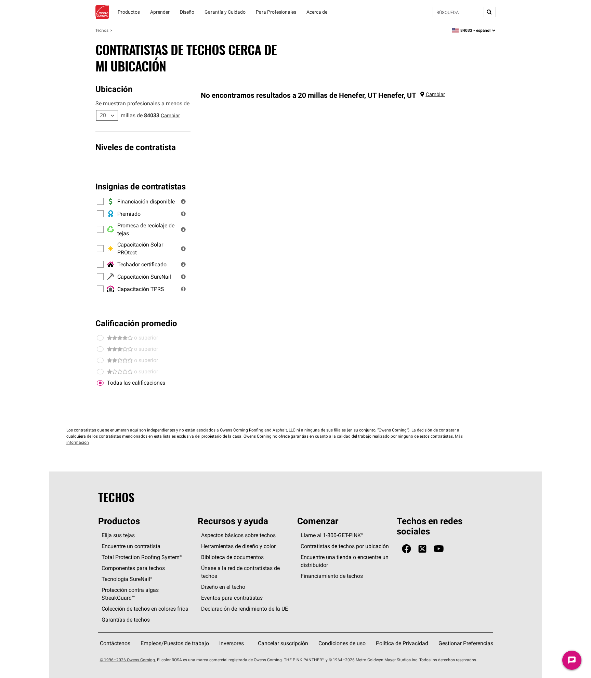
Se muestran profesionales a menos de (142, 103)
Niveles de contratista (135, 147)
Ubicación (113, 89)
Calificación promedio (136, 323)
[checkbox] (100, 383)
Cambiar (170, 115)
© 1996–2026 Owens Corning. (128, 659)
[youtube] (438, 549)
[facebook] (406, 549)
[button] (183, 201)
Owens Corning (102, 12)
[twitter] (422, 549)
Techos (101, 30)
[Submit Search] (489, 12)
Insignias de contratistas (140, 186)
